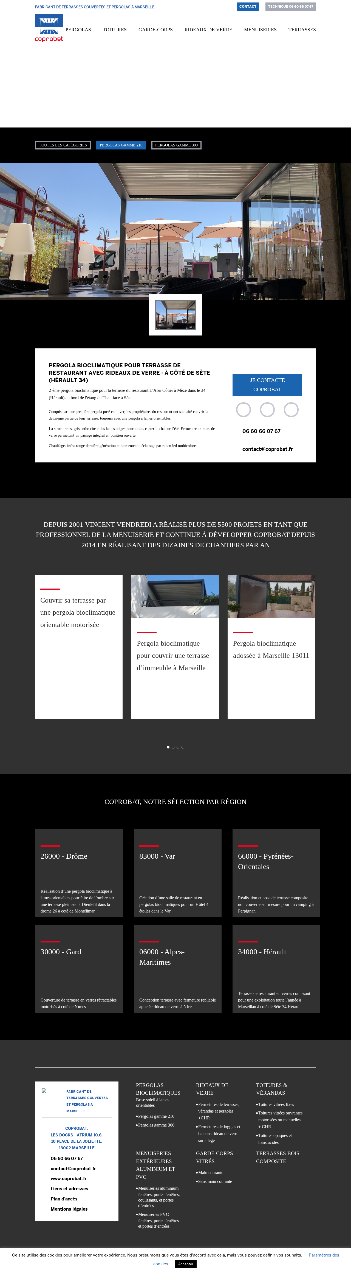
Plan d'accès (64, 1199)
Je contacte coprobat (267, 384)
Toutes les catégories (63, 145)
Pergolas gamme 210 (156, 1116)
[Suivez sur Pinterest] (267, 409)
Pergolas (78, 29)
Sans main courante (215, 1181)
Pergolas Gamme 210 (121, 145)
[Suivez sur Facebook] (243, 409)
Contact (247, 6)
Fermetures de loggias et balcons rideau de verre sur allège (219, 1133)
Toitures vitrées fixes (276, 1104)
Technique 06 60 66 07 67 (290, 6)
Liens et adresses (69, 1188)
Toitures (115, 29)
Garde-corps (155, 29)
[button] (168, 747)
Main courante (210, 1172)
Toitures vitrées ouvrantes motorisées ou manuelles (280, 1120)
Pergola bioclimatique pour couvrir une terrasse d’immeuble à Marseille (173, 655)
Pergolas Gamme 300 (176, 145)
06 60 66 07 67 (261, 431)
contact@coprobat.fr (267, 449)
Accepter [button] (185, 1264)
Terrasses (302, 29)
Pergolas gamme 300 (156, 1125)
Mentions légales (69, 1209)
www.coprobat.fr (69, 1178)
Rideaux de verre (208, 29)
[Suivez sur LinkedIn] (291, 409)
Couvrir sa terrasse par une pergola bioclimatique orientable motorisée (77, 612)
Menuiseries (260, 29)
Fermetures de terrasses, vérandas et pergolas (218, 1111)
